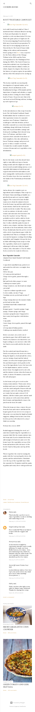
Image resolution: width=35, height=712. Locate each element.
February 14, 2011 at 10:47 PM (17, 536)
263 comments (12, 632)
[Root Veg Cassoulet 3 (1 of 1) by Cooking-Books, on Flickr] (17, 24)
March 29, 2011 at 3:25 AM (16, 593)
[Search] (31, 3)
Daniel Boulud (25, 502)
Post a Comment (8, 597)
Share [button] (4, 499)
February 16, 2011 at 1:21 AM (16, 578)
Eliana (11, 512)
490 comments (12, 690)
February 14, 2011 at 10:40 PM (17, 521)
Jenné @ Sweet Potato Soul (18, 565)
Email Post (11, 499)
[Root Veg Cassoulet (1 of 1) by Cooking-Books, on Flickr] (17, 78)
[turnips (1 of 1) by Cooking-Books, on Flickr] (17, 106)
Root (18, 53)
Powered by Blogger (19, 702)
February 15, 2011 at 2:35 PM (16, 559)
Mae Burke (23, 706)
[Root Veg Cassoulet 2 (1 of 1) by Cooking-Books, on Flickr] (17, 185)
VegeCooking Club (15, 527)
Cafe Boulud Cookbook (13, 502)
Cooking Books (10, 7)
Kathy (11, 583)
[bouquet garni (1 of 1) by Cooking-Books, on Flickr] (17, 155)
